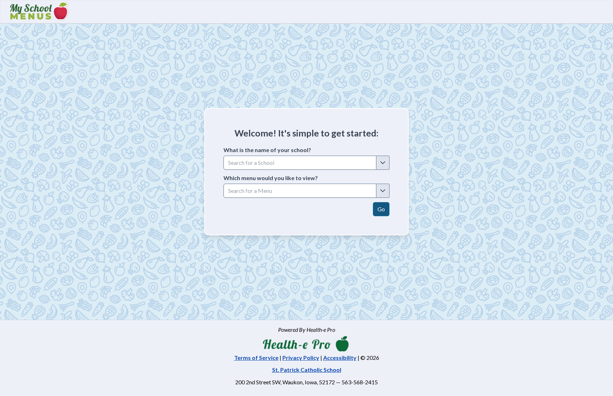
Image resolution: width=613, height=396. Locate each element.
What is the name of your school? (267, 149)
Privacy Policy (300, 357)
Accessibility (340, 357)
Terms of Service (256, 357)
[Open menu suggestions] (383, 191)
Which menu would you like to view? (270, 177)
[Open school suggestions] (383, 163)
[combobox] (299, 163)
